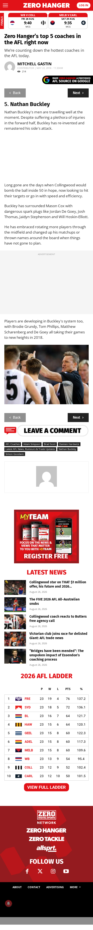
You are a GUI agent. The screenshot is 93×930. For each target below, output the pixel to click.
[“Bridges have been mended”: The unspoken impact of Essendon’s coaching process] (15, 656)
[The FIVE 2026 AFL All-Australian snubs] (15, 604)
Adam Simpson (31, 444)
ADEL (28, 742)
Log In (83, 5)
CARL (29, 776)
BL (27, 716)
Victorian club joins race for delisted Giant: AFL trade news (58, 636)
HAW (28, 724)
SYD (28, 707)
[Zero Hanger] (46, 5)
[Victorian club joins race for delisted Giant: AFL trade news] (15, 639)
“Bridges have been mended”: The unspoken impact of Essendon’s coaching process (56, 655)
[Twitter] (40, 871)
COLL (28, 767)
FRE (27, 699)
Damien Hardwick (69, 444)
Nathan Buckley (67, 449)
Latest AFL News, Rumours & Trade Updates (30, 449)
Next (76, 93)
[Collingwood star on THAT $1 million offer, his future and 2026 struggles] (15, 587)
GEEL (28, 733)
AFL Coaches (13, 444)
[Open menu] (5, 5)
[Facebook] (27, 871)
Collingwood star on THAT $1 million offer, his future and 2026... (57, 584)
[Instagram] (53, 871)
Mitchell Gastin (34, 63)
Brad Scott (50, 444)
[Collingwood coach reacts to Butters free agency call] (15, 621)
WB (27, 759)
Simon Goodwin (15, 454)
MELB (29, 750)
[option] (27, 21)
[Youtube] (66, 871)
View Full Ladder (46, 787)
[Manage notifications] (8, 903)
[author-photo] (46, 486)
